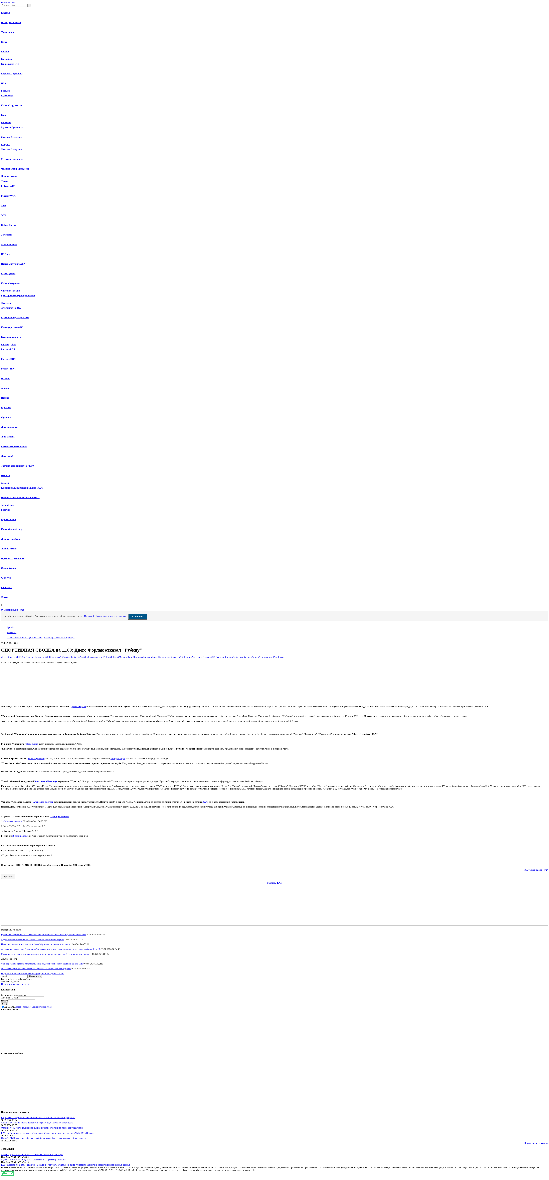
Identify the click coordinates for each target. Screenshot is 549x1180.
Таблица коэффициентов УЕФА (17, 466)
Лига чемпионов (9, 427)
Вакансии (41, 1165)
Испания (5, 378)
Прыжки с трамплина (12, 558)
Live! (13, 344)
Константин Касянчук (169, 657)
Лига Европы (8, 436)
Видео (4, 42)
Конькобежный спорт (12, 529)
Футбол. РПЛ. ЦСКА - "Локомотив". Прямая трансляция (37, 1159)
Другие (4, 597)
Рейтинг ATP (8, 186)
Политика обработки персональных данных (108, 1165)
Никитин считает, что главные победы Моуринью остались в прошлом (35, 944)
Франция (6, 417)
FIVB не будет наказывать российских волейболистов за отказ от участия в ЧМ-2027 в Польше (47, 1133)
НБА (3, 83)
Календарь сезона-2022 (13, 327)
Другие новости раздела (536, 1143)
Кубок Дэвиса (8, 273)
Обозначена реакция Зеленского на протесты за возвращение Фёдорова (36, 968)
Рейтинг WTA (8, 196)
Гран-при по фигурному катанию (18, 295)
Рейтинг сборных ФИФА (14, 446)
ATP (3, 205)
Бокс (3, 115)
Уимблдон (6, 235)
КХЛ (213, 657)
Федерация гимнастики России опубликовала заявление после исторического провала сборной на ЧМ (51, 949)
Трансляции (7, 32)
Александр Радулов (201, 657)
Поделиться (8, 876)
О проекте (81, 1165)
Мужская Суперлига (12, 127)
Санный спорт (8, 568)
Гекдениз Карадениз (35, 657)
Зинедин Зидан (150, 657)
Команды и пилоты (11, 337)
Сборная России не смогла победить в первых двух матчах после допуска (37, 1122)
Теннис (4, 181)
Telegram (31, 1165)
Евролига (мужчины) (12, 73)
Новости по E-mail (16, 1165)
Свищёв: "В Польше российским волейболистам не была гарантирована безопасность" (43, 1138)
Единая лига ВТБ (10, 64)
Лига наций (7, 456)
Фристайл (6, 587)
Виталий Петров (259, 657)
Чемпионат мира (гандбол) (15, 169)
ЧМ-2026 (5, 475)
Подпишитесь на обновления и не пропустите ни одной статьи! (32, 973)
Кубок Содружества (11, 105)
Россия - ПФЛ (8, 368)
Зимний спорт (8, 505)
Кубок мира (7, 95)
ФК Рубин (20, 657)
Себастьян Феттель (242, 657)
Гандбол (5, 144)
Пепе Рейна (103, 657)
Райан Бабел (77, 657)
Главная (5, 13)
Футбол (5, 344)
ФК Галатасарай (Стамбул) (58, 657)
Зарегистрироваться (41, 1007)
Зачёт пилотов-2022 (11, 308)
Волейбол (6, 122)
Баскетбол (6, 59)
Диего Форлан (8, 657)
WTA (4, 215)
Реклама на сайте (66, 1165)
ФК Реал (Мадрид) (118, 657)
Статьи (5, 51)
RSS (3, 1165)
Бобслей (5, 510)
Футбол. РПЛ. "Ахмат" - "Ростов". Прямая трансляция (36, 1154)
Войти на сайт (8, 2)
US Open (5, 254)
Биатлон (5, 91)
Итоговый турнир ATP (13, 264)
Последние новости (11, 22)
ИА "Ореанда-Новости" (536, 870)
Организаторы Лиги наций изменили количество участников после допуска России (42, 1128)
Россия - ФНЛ (8, 359)
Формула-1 (7, 303)
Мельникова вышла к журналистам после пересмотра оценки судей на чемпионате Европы (45, 954)
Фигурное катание (10, 291)
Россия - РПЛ (8, 349)
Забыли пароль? (22, 1007)
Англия (5, 388)
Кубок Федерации (10, 283)
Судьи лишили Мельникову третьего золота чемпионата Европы (32, 939)
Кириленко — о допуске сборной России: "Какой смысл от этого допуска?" (38, 1117)
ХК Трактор (186, 657)
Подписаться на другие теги (15, 984)
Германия (6, 407)
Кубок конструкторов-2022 (15, 317)
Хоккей (5, 483)
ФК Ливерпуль (90, 657)
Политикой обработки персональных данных (105, 616)
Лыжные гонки (9, 176)
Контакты (52, 1165)
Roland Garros (8, 225)
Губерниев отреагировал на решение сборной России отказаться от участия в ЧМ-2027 (43, 934)
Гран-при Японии (224, 657)
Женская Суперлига (11, 137)
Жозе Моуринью (135, 657)
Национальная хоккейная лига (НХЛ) (20, 497)
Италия (5, 398)
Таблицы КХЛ (274, 883)
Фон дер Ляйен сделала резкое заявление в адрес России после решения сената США (42, 963)
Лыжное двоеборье (11, 539)
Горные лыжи (8, 519)
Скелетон (6, 578)
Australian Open (9, 244)
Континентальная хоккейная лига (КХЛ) (22, 488)
